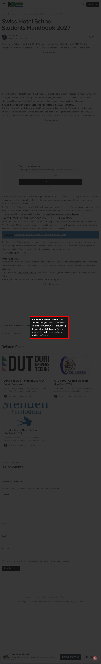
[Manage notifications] (95, 658)
